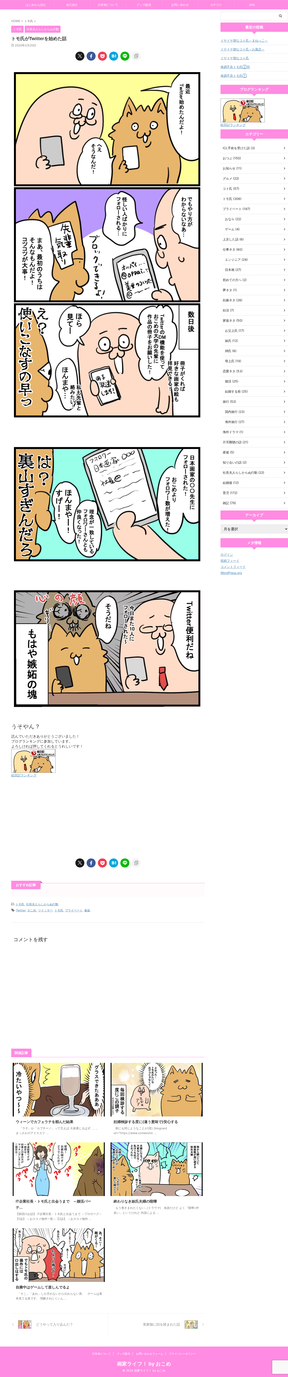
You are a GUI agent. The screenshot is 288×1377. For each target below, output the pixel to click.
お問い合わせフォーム (149, 1353)
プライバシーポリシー (182, 1353)
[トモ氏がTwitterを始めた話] (113, 56)
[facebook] (91, 56)
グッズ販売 (144, 5)
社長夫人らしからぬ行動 (42, 904)
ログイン (226, 554)
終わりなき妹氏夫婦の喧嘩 (135, 1201)
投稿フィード (229, 561)
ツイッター (45, 910)
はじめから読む (36, 5)
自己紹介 (72, 5)
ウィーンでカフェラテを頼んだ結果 (44, 1121)
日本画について (108, 5)
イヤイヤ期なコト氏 (234, 58)
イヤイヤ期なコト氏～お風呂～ (242, 49)
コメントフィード (233, 567)
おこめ (31, 910)
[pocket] (102, 56)
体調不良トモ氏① (233, 76)
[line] (124, 56)
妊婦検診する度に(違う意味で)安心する (146, 1121)
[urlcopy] (136, 56)
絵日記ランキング (23, 775)
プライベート (74, 910)
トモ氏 (20, 904)
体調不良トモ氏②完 (235, 67)
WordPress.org (231, 573)
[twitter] (79, 56)
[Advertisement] (108, 818)
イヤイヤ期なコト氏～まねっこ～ (244, 40)
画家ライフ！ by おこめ (144, 1364)
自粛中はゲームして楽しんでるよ (43, 1287)
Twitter (21, 910)
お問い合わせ (180, 5)
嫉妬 (87, 910)
